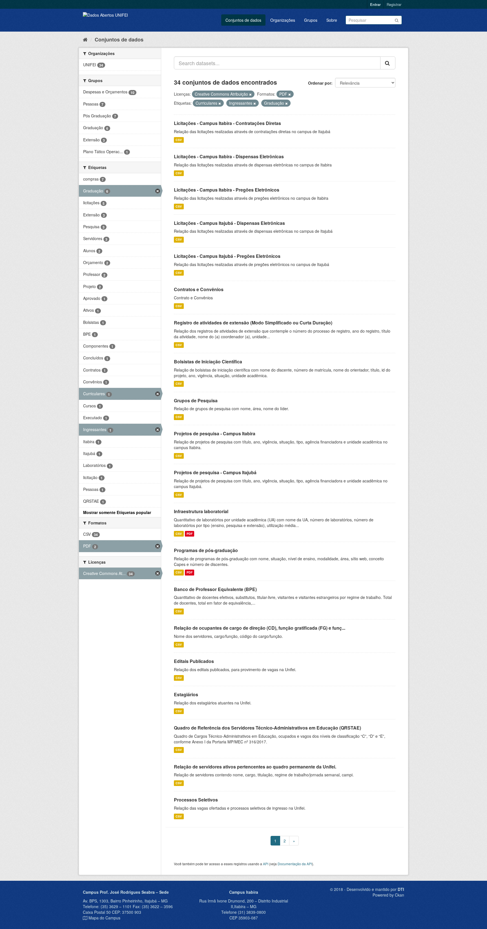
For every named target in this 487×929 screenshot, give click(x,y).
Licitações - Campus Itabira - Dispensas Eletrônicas (229, 156)
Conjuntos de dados (243, 20)
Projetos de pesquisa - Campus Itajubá (215, 472)
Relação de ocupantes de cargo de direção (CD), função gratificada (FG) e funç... (259, 628)
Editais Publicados (194, 661)
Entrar (375, 4)
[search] (387, 62)
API (265, 863)
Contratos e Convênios (198, 289)
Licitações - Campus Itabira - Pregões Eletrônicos (226, 189)
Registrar (394, 4)
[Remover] (250, 94)
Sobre (331, 20)
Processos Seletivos (196, 799)
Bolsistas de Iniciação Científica (208, 361)
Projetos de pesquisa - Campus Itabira (214, 433)
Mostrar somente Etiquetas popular (117, 512)
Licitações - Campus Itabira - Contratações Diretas (227, 123)
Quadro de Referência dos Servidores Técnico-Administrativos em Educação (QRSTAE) (267, 727)
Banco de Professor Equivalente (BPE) (215, 589)
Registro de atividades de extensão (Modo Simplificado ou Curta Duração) (253, 322)
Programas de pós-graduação (206, 550)
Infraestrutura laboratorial (201, 511)
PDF (189, 534)
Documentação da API (295, 863)
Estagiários (186, 694)
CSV (179, 140)
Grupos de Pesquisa (196, 400)
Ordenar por (319, 83)
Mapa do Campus (104, 918)
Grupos (310, 20)
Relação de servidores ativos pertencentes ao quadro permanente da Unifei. (255, 766)
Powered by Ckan (388, 895)
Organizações (282, 20)
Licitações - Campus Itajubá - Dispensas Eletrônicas (229, 223)
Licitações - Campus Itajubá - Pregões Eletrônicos (227, 256)
